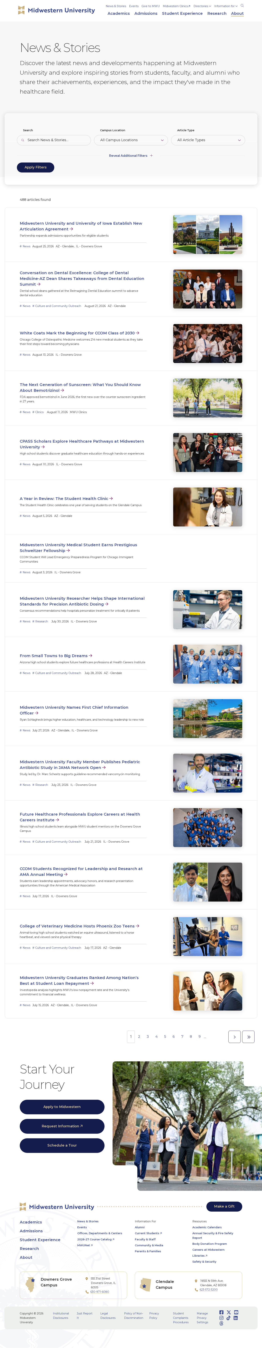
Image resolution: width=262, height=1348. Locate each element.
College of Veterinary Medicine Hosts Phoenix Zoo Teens (77, 926)
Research (41, 621)
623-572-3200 (209, 1289)
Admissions (31, 1231)
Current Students (147, 1233)
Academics (31, 1222)
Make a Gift (224, 1206)
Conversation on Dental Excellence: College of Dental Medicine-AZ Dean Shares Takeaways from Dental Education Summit (82, 279)
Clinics (39, 412)
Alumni (140, 1227)
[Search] (242, 5)
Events (133, 6)
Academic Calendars (207, 1227)
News (26, 246)
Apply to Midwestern (62, 1107)
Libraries (198, 1255)
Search (28, 130)
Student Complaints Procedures (181, 1318)
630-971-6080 (99, 1292)
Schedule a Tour (62, 1145)
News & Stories (116, 6)
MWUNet (83, 1245)
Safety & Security (204, 1261)
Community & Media (149, 1245)
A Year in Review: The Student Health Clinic (64, 498)
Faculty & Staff (145, 1239)
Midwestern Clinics (175, 6)
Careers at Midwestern (208, 1249)
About (26, 1257)
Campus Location (112, 130)
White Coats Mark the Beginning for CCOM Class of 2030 (77, 333)
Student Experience (40, 1239)
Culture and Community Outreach (58, 306)
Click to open (202, 11)
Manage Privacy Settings (202, 1318)
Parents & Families (148, 1251)
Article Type (185, 130)
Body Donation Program (209, 1244)
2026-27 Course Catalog (94, 1239)
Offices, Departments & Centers (99, 1233)
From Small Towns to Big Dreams (54, 655)
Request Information (60, 1126)
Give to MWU (151, 6)
